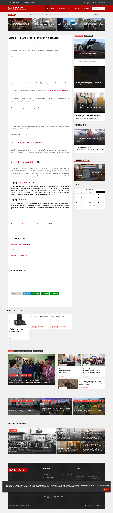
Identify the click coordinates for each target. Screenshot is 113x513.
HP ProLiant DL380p (27, 162)
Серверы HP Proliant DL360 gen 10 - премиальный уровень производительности (17, 329)
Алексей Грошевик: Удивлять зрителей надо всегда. (66, 447)
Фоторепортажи (82, 160)
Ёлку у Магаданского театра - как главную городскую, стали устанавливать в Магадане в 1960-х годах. (68, 437)
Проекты (76, 8)
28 (94, 205)
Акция (11, 42)
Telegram (27, 293)
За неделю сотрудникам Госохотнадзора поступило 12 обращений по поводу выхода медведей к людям (91, 383)
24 (76, 205)
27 (90, 205)
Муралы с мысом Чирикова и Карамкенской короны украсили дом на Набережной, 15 (68, 25)
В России (11, 338)
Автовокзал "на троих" (17, 445)
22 (98, 202)
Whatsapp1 (36, 293)
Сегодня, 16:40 (62, 364)
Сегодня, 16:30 (62, 387)
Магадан (61, 8)
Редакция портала (80, 476)
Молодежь (62, 376)
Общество (24, 375)
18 (81, 202)
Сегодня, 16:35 (86, 364)
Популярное (79, 35)
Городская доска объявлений (94, 478)
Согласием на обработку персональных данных (36, 486)
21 (94, 202)
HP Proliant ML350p (23, 183)
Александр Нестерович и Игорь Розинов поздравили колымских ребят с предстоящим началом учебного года (64, 14)
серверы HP (14, 83)
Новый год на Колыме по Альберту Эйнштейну (93, 430)
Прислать (85, 8)
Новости (52, 8)
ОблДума (86, 376)
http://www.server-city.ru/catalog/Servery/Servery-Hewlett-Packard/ (38, 223)
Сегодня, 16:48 (14, 375)
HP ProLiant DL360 (23, 199)
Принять (105, 489)
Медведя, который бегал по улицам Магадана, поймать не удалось (44, 25)
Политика (28, 351)
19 (85, 202)
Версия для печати (15, 47)
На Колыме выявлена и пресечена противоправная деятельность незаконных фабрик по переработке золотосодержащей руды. (20, 24)
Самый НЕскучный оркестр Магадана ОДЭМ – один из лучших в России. (67, 451)
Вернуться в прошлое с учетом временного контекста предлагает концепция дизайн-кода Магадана (89, 174)
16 (103, 200)
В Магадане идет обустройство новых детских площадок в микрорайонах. (87, 411)
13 (90, 200)
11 (81, 200)
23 (103, 202)
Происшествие (19, 351)
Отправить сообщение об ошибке (29, 47)
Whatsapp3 (55, 293)
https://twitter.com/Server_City (19, 255)
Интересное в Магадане (93, 475)
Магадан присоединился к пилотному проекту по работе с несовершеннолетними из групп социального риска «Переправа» (56, 410)
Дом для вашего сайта (58, 316)
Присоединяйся (16, 293)
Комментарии (88, 35)
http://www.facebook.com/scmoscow (21, 244)
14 (94, 200)
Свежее (11, 351)
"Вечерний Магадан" (93, 476)
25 (81, 205)
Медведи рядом (83, 387)
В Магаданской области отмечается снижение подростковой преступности (69, 370)
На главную (78, 475)
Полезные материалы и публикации (26, 42)
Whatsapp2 (45, 293)
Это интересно (38, 351)
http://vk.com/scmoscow (17, 249)
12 (85, 200)
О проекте (78, 478)
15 (98, 200)
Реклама (90, 479)
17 (76, 202)
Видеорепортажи (15, 400)
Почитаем (13, 430)
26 (85, 205)
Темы (68, 8)
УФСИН (30, 375)
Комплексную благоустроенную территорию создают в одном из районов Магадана (21, 411)
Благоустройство (26, 400)
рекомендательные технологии (70, 486)
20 (90, 202)
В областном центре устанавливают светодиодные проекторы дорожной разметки (93, 25)
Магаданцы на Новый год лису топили (67, 433)
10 (76, 200)
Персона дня (80, 125)
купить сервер (21, 134)
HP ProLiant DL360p (27, 142)
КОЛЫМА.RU (15, 8)
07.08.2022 (11, 323)
